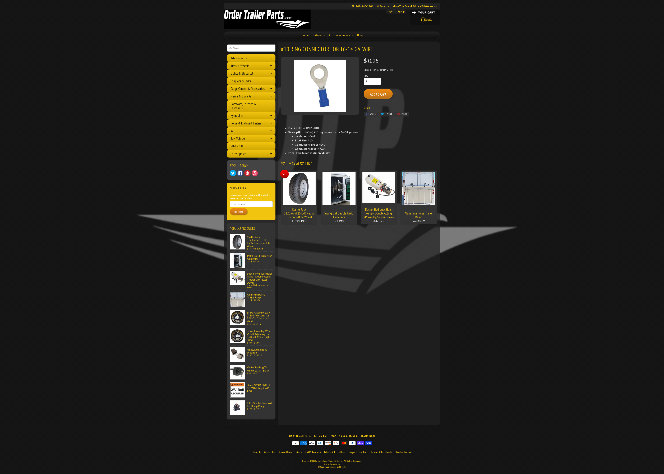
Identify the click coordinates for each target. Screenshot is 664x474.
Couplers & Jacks (240, 81)
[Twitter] (233, 173)
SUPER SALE (237, 146)
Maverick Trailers (334, 452)
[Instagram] (255, 173)
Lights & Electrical (241, 73)
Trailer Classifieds (381, 452)
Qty (366, 75)
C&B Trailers (313, 452)
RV (231, 131)
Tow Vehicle (237, 138)
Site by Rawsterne (332, 464)
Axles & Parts (238, 58)
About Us (269, 452)
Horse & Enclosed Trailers (245, 123)
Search (257, 452)
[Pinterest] (247, 173)
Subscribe (238, 211)
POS (320, 467)
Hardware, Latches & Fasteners (243, 106)
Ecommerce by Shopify (336, 467)
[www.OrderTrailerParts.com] (267, 19)
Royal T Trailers (358, 452)
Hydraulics (236, 115)
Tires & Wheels (239, 66)
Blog (360, 35)
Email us (382, 6)
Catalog (317, 35)
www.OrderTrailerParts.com (330, 461)
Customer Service (340, 35)
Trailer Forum (403, 452)
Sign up (401, 11)
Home (305, 35)
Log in (390, 11)
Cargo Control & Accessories (247, 88)
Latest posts (238, 153)
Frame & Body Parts (242, 96)
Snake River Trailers (290, 452)
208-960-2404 (362, 6)
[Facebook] (240, 173)
